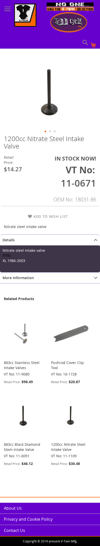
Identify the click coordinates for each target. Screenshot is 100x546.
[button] (45, 131)
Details (9, 239)
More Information (18, 277)
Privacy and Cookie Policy (28, 519)
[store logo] (25, 16)
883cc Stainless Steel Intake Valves (21, 365)
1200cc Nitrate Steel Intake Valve (68, 447)
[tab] (50, 239)
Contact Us (14, 530)
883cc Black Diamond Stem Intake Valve (22, 447)
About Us (13, 508)
